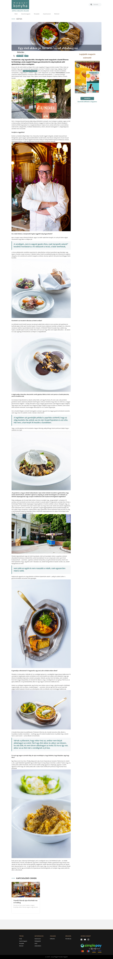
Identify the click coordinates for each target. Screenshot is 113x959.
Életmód (56, 14)
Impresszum (38, 938)
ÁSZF (36, 943)
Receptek (36, 14)
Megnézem (87, 98)
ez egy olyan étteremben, (30, 71)
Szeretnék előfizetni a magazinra (87, 101)
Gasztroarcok (47, 14)
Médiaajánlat (38, 941)
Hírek (16, 14)
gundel (26, 56)
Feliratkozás (68, 938)
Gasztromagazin (25, 14)
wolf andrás (20, 56)
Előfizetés (52, 938)
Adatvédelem (38, 945)
